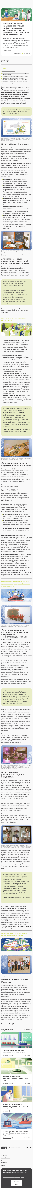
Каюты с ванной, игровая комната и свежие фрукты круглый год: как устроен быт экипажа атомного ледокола (15, 584)
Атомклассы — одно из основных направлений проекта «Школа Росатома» (15, 74)
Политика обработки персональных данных (5, 1163)
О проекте (4, 1155)
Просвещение (7, 50)
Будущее (5, 1111)
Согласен (16, 1181)
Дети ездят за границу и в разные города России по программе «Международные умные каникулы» (14, 79)
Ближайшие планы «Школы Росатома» (11, 83)
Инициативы (17, 53)
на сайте (23, 294)
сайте (17, 701)
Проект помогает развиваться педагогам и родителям (15, 81)
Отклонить (16, 1184)
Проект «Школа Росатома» (8, 71)
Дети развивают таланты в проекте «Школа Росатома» (15, 76)
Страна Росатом (5, 1158)
